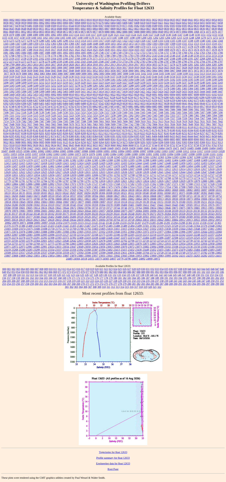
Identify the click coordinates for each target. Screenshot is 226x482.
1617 (53, 49)
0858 (59, 31)
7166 (148, 112)
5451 (23, 94)
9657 (101, 145)
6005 (59, 94)
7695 (101, 124)
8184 (190, 130)
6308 (41, 100)
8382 (83, 136)
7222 (65, 115)
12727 (211, 175)
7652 (23, 124)
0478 (18, 25)
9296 (160, 142)
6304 (18, 100)
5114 (208, 73)
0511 (65, 25)
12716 (167, 175)
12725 (204, 175)
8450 (202, 136)
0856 (47, 31)
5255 (65, 85)
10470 (168, 148)
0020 (107, 19)
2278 (41, 61)
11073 (77, 154)
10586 (26, 151)
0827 (148, 28)
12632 (94, 172)
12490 (182, 166)
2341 (71, 61)
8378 (65, 136)
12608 (138, 169)
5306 (190, 85)
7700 (119, 124)
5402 (59, 91)
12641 (160, 172)
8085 (155, 127)
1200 (143, 37)
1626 (101, 49)
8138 (23, 130)
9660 (113, 145)
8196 (12, 133)
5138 (118, 76)
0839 (214, 28)
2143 (154, 55)
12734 (29, 178)
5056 (113, 70)
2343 (83, 61)
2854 (89, 64)
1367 (77, 43)
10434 (52, 148)
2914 (119, 64)
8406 (154, 136)
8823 (160, 139)
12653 (29, 175)
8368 (35, 136)
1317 (101, 40)
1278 (29, 40)
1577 (184, 46)
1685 (29, 52)
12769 (175, 178)
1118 (99, 34)
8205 (59, 133)
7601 (101, 121)
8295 (11, 136)
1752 (136, 52)
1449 (101, 43)
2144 (160, 55)
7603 (107, 121)
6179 (47, 97)
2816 (47, 64)
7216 (41, 115)
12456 (7, 166)
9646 (77, 145)
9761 (208, 145)
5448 (6, 94)
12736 (36, 178)
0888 (136, 31)
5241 (208, 82)
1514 (202, 43)
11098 (191, 154)
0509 (53, 25)
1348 (23, 43)
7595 (65, 121)
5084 (48, 73)
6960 (29, 109)
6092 (160, 94)
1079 (11, 34)
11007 (171, 151)
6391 (220, 100)
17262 (153, 184)
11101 (212, 154)
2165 (59, 58)
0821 (125, 28)
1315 (89, 40)
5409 (71, 91)
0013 (71, 19)
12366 (182, 157)
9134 (71, 142)
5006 (59, 67)
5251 (47, 85)
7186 (196, 112)
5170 (47, 79)
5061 (136, 70)
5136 (107, 76)
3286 (220, 64)
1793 (131, 55)
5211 (35, 82)
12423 (73, 163)
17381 (29, 187)
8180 (172, 130)
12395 (131, 160)
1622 (77, 49)
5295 (137, 85)
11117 (75, 157)
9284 (131, 142)
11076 (92, 154)
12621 (14, 172)
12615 (189, 169)
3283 (202, 64)
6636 (155, 103)
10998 (150, 151)
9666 (125, 145)
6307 (35, 100)
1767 (5, 55)
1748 (113, 52)
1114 (76, 34)
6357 (160, 100)
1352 (47, 43)
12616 (196, 169)
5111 (190, 73)
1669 (166, 49)
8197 (18, 133)
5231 (148, 82)
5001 (29, 67)
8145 (53, 130)
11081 (99, 154)
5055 (107, 70)
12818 (102, 181)
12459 (29, 166)
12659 (73, 175)
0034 (166, 19)
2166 (65, 58)
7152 (77, 112)
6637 (160, 103)
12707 (124, 175)
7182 (172, 112)
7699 (113, 124)
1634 (131, 49)
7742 (131, 124)
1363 (53, 43)
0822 (131, 28)
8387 (101, 136)
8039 (89, 127)
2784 (148, 61)
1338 (190, 40)
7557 (172, 118)
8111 (184, 127)
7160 (124, 112)
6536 (89, 103)
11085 (120, 154)
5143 (148, 76)
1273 (221, 37)
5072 (196, 70)
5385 (196, 88)
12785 (51, 181)
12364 (168, 157)
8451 (208, 136)
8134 (17, 130)
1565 (113, 46)
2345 (95, 61)
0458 (220, 22)
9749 (160, 145)
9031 (12, 142)
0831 (172, 28)
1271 (209, 37)
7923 (220, 124)
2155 (5, 58)
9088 (18, 142)
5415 (107, 91)
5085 (54, 73)
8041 (95, 127)
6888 (166, 106)
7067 (101, 109)
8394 (131, 136)
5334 (125, 88)
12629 (73, 172)
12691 (87, 175)
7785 (142, 124)
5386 (202, 88)
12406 (182, 160)
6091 (154, 94)
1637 (142, 49)
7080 (136, 109)
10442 (88, 148)
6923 (17, 109)
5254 (59, 85)
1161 (39, 37)
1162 (45, 37)
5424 (160, 91)
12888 (36, 184)
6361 (184, 100)
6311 (59, 100)
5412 (89, 91)
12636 (124, 172)
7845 (184, 124)
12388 (109, 160)
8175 (148, 130)
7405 (17, 118)
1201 (149, 37)
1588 (29, 49)
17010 (58, 184)
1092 (53, 34)
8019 (71, 127)
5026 (172, 67)
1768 (11, 55)
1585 (11, 49)
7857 (202, 124)
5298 (143, 85)
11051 (6, 154)
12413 (14, 163)
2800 (18, 64)
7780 (136, 124)
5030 (196, 67)
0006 (35, 19)
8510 (119, 139)
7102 (220, 109)
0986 (190, 31)
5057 (119, 70)
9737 (148, 145)
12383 (80, 160)
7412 (29, 118)
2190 (184, 58)
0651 (41, 28)
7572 (220, 118)
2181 (148, 58)
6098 (196, 94)
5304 (178, 85)
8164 (101, 130)
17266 (160, 184)
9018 (220, 139)
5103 (149, 73)
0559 (77, 25)
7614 (166, 121)
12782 (29, 181)
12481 (138, 166)
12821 (124, 181)
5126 (53, 76)
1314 (83, 40)
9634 (53, 145)
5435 (196, 91)
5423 (154, 91)
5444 (202, 91)
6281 (172, 97)
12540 (218, 166)
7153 (83, 112)
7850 (196, 124)
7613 (160, 121)
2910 (95, 64)
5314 (5, 88)
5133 (89, 76)
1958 (142, 55)
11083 (106, 154)
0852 (23, 31)
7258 (113, 115)
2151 (202, 55)
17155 (109, 184)
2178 (131, 58)
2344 (89, 61)
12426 (87, 163)
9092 (29, 142)
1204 (167, 37)
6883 (142, 106)
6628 (113, 103)
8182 (178, 130)
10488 (197, 148)
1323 (131, 40)
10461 (146, 148)
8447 (196, 136)
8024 (77, 127)
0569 (113, 25)
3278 (172, 64)
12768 (167, 178)
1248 (191, 37)
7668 (65, 124)
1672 (184, 49)
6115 (11, 97)
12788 (73, 181)
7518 (107, 118)
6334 (83, 100)
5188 (148, 79)
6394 (18, 103)
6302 (6, 100)
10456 (125, 148)
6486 (77, 103)
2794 (202, 61)
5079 (18, 73)
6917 (202, 106)
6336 (95, 100)
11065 (63, 154)
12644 (182, 172)
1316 (95, 40)
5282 (101, 85)
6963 (35, 109)
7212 (17, 115)
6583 (107, 103)
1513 (196, 43)
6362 (190, 100)
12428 (94, 163)
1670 (172, 49)
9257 (89, 142)
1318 (107, 40)
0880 (107, 31)
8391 (113, 136)
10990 (99, 151)
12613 (175, 169)
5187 (142, 79)
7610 (143, 121)
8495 (89, 139)
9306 (202, 142)
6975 (65, 109)
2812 (23, 64)
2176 (125, 58)
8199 (29, 133)
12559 (73, 169)
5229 (136, 82)
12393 (124, 160)
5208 (18, 82)
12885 (22, 184)
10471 (176, 148)
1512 (190, 43)
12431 (116, 163)
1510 (178, 43)
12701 (109, 175)
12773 (189, 178)
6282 (178, 97)
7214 (29, 115)
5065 (160, 70)
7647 (5, 124)
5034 (220, 67)
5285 (119, 85)
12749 (94, 178)
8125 (208, 127)
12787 (65, 181)
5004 (47, 67)
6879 (125, 106)
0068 (77, 22)
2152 (208, 55)
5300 (155, 85)
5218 (77, 82)
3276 (160, 64)
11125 (103, 157)
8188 (202, 130)
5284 (113, 85)
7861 (208, 124)
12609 (146, 169)
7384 (202, 115)
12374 (22, 160)
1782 (71, 55)
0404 (113, 22)
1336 (178, 40)
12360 (139, 157)
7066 (95, 109)
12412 (7, 163)
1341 (208, 40)
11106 (28, 157)
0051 (196, 19)
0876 (89, 31)
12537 (211, 166)
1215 (179, 37)
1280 (41, 40)
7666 (59, 124)
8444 (190, 136)
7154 (89, 112)
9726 (142, 145)
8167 (119, 130)
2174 (113, 58)
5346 (148, 88)
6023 (119, 94)
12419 (51, 163)
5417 (119, 91)
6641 (184, 103)
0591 (160, 25)
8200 (35, 133)
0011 (59, 19)
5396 (23, 91)
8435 (178, 136)
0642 (214, 25)
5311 (220, 85)
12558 (66, 169)
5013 (101, 67)
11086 (127, 154)
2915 (125, 64)
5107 (173, 73)
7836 (172, 124)
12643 (175, 172)
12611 (160, 169)
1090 (41, 34)
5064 (154, 70)
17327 (204, 184)
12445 (145, 163)
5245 (12, 85)
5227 (125, 82)
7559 (184, 118)
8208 (77, 133)
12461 (44, 166)
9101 (59, 142)
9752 (172, 145)
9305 (196, 142)
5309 (208, 85)
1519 (11, 46)
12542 (15, 169)
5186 (136, 79)
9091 (23, 142)
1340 (202, 40)
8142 (35, 130)
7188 (208, 112)
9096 (47, 142)
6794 (83, 106)
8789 (136, 139)
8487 (83, 139)
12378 (44, 160)
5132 (83, 76)
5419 (131, 91)
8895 (172, 139)
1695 (83, 52)
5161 (214, 76)
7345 (154, 115)
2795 (208, 61)
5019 (136, 67)
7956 (18, 127)
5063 (148, 70)
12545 (29, 169)
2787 (166, 61)
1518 (5, 46)
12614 (182, 169)
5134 (95, 76)
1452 (119, 43)
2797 (220, 61)
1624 (89, 49)
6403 (47, 103)
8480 (47, 139)
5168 (35, 79)
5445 (208, 91)
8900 (196, 139)
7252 (89, 115)
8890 (166, 139)
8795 (142, 139)
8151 (71, 130)
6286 (202, 97)
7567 (202, 118)
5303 (172, 85)
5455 (41, 94)
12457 (14, 166)
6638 (166, 103)
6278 (154, 97)
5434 (190, 91)
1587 (23, 49)
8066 (125, 127)
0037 (178, 19)
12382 (73, 160)
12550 (44, 169)
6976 (71, 109)
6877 (119, 106)
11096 (177, 154)
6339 (113, 100)
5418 (125, 91)
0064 (53, 22)
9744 (154, 145)
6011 (77, 94)
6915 (190, 106)
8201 (41, 133)
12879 (196, 181)
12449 (175, 163)
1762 (196, 52)
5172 (59, 79)
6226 (100, 97)
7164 (136, 112)
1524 (41, 46)
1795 (136, 55)
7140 (47, 112)
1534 (65, 46)
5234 (166, 82)
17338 (218, 184)
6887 (160, 106)
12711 (146, 175)
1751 (131, 52)
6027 (142, 94)
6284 (190, 97)
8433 (172, 136)
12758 (145, 178)
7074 (113, 109)
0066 (65, 22)
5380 (172, 88)
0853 (29, 31)
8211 (95, 133)
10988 (84, 151)
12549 (36, 169)
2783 (142, 61)
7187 (202, 112)
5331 (107, 88)
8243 (166, 133)
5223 (101, 82)
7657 (29, 124)
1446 (89, 43)
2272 (5, 61)
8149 (65, 130)
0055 (220, 19)
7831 (166, 124)
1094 (65, 34)
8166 (113, 130)
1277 (23, 40)
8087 (161, 127)
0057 (12, 22)
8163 (95, 130)
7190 (220, 112)
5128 (65, 76)
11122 (96, 157)
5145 (160, 76)
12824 (145, 181)
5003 (41, 67)
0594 (178, 25)
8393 (125, 136)
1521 (23, 46)
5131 (77, 76)
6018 (89, 94)
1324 (136, 40)
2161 (35, 58)
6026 (136, 94)
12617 (204, 169)
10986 (70, 151)
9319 (18, 145)
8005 (47, 127)
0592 (166, 25)
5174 (71, 79)
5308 (202, 85)
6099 (202, 94)
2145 (166, 55)
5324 (65, 88)
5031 (202, 67)
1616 (47, 49)
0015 (83, 19)
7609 (137, 121)
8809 (148, 139)
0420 (154, 22)
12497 (204, 166)
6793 (77, 106)
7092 (196, 109)
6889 (172, 106)
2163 (47, 58)
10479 (183, 148)
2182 (154, 58)
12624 (36, 172)
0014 (77, 19)
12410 (211, 160)
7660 (35, 124)
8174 (142, 130)
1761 (190, 52)
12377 (36, 160)
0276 (101, 22)
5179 (101, 79)
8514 (131, 139)
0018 (95, 19)
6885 (154, 106)
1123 (127, 34)
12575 (87, 169)
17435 (80, 187)
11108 (42, 157)
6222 (77, 97)
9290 (137, 142)
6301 (220, 97)
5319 (35, 88)
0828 (154, 28)
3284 (208, 64)
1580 (202, 46)
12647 (204, 172)
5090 (84, 73)
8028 (83, 127)
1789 (113, 55)
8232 (154, 133)
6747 (5, 106)
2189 (178, 58)
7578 (18, 121)
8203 (47, 133)
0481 (29, 25)
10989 (92, 151)
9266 (113, 142)
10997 (143, 151)
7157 (107, 112)
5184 (131, 79)
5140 (130, 76)
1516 (214, 43)
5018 (131, 67)
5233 (160, 82)
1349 (29, 43)
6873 (107, 106)
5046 (59, 70)
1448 (95, 43)
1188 (120, 37)
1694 (77, 52)
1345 (6, 43)
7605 (119, 121)
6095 (178, 94)
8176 (154, 130)
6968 (47, 109)
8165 (107, 130)
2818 (59, 64)
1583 (220, 46)
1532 (59, 46)
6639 (172, 103)
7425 (47, 118)
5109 (185, 73)
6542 (101, 103)
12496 (196, 166)
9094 (35, 142)
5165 (17, 79)
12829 (182, 181)
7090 (190, 109)
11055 (28, 154)
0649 (29, 28)
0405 (119, 22)
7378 (184, 115)
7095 (202, 109)
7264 (142, 115)
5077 (6, 73)
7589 (47, 121)
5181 (113, 79)
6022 (113, 94)
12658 (66, 175)
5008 (71, 67)
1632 (119, 49)
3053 (142, 64)
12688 (80, 175)
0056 (6, 22)
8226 (148, 133)
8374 (53, 136)
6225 (94, 97)
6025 (131, 94)
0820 (119, 28)
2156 (11, 58)
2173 (107, 58)
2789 (178, 61)
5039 (29, 70)
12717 (175, 175)
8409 (166, 136)
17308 (189, 184)
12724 (196, 175)
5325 (71, 88)
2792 (196, 61)
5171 (53, 79)
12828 (175, 181)
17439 (87, 187)
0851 (17, 31)
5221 (89, 82)
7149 (59, 112)
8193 (220, 130)
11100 (206, 154)
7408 (23, 118)
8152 (77, 130)
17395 (44, 187)
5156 (184, 76)
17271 (175, 184)
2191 (190, 58)
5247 (23, 85)
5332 (113, 88)
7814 (160, 124)
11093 (163, 154)
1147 (179, 34)
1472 (131, 43)
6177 (41, 97)
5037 (17, 70)
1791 (125, 55)
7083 (154, 109)
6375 (196, 100)
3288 (12, 67)
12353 (124, 157)
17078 (80, 184)
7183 (178, 112)
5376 (154, 88)
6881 (131, 106)
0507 (41, 25)
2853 (83, 64)
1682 (11, 52)
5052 (95, 70)
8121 (196, 127)
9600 (23, 145)
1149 (191, 34)
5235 (172, 82)
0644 (5, 28)
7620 (190, 121)
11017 (200, 151)
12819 (109, 181)
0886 (125, 31)
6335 (89, 100)
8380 (71, 136)
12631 (87, 172)
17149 (102, 184)
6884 (148, 106)
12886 (29, 184)
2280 (53, 61)
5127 (59, 76)
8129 (5, 130)
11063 (56, 154)
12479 (124, 166)
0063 (47, 22)
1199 (137, 37)
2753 (119, 61)
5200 (220, 79)
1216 (185, 37)
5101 (137, 73)
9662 (119, 145)
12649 (218, 172)
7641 (214, 121)
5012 (95, 67)
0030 (142, 19)
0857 (53, 31)
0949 (160, 31)
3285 (214, 64)
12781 (22, 181)
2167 (71, 58)
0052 (202, 19)
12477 (109, 166)
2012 (148, 55)
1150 (197, 34)
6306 (29, 100)
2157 (17, 58)
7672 (77, 124)
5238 (190, 82)
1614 (35, 49)
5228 (131, 82)
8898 (184, 139)
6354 (142, 100)
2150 (196, 55)
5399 (41, 91)
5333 (119, 88)
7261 (125, 115)
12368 (197, 157)
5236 (178, 82)
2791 (190, 61)
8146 (59, 130)
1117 (93, 34)
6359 (172, 100)
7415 (35, 118)
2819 (65, 64)
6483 (59, 103)
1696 (89, 52)
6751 (29, 106)
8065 (119, 127)
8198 (23, 133)
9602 (29, 145)
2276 (29, 61)
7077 (119, 109)
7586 (35, 121)
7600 (95, 121)
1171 (97, 37)
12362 (153, 157)
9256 (83, 142)
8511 (125, 139)
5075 (214, 70)
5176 (83, 79)
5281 (95, 85)
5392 (12, 91)
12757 (138, 178)
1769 (17, 55)
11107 (35, 157)
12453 (204, 163)
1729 (95, 52)
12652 (22, 175)
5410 (77, 91)
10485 (190, 148)
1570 (142, 46)
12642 (167, 172)
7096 (208, 109)
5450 (18, 94)
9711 (136, 145)
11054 (21, 154)
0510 (59, 25)
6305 (23, 100)
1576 (178, 46)
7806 (154, 124)
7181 (166, 112)
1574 (166, 46)
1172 (103, 37)
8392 (119, 136)
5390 (220, 88)
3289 (18, 67)
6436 (53, 103)
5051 (89, 70)
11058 (42, 154)
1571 (148, 46)
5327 (83, 88)
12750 (102, 178)
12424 (80, 163)
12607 (131, 169)
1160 (33, 37)
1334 (166, 40)
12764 (153, 178)
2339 (59, 61)
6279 (160, 97)
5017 (125, 67)
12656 (51, 175)
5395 (18, 91)
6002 (53, 94)
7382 (196, 115)
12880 (204, 181)
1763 (202, 52)
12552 (58, 169)
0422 (166, 22)
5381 (178, 88)
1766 (220, 52)
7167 (154, 112)
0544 (71, 25)
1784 (83, 55)
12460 (36, 166)
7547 (136, 118)
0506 (35, 25)
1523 (35, 46)
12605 (116, 169)
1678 (214, 49)
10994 (121, 151)
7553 (160, 118)
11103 (7, 157)
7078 (125, 109)
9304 (190, 142)
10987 (77, 151)
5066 (166, 70)
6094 (172, 94)
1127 (151, 34)
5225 (113, 82)
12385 (95, 160)
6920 (220, 106)
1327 (148, 40)
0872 (65, 31)
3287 (6, 67)
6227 (106, 97)
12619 (218, 169)
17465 (94, 187)
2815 (41, 64)
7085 (166, 109)
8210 (89, 133)
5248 (29, 85)
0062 (41, 22)
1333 (160, 40)
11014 (193, 151)
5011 (89, 67)
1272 (215, 37)
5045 (53, 70)
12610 (153, 169)
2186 (160, 58)
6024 (125, 94)
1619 (65, 49)
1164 (56, 37)
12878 (189, 181)
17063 (65, 184)
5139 (124, 76)
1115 (82, 34)
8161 (83, 130)
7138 (35, 112)
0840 (220, 28)
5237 (184, 82)
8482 (59, 139)
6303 (12, 100)
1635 (136, 49)
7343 (148, 115)
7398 (220, 115)
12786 (58, 181)
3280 (184, 64)
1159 (27, 37)
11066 (70, 154)
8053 (113, 127)
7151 (71, 112)
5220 (83, 82)
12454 (211, 163)
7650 (17, 124)
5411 (83, 91)
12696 (95, 175)
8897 (178, 139)
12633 (102, 172)
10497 (4, 151)
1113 (70, 34)
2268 (202, 58)
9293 (149, 142)
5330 (101, 88)
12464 (58, 166)
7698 (107, 124)
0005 (29, 19)
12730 (14, 178)
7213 (23, 115)
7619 (184, 121)
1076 (214, 31)
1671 (178, 49)
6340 (119, 100)
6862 (95, 106)
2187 (166, 58)
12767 (160, 178)
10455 (117, 148)
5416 (113, 91)
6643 (196, 103)
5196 (196, 79)
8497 (95, 139)
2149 (190, 55)
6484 (65, 103)
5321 (47, 88)
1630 (107, 49)
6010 (71, 94)
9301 (172, 142)
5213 (47, 82)
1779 (53, 55)
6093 (166, 94)
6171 (35, 97)
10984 (55, 151)
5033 (214, 67)
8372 (47, 136)
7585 (29, 121)
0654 (53, 28)
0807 (107, 28)
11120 (89, 157)
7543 (125, 118)
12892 (51, 184)
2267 (196, 58)
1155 (4, 37)
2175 (119, 58)
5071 (190, 70)
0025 (119, 19)
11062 (49, 154)
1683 (17, 52)
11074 (85, 154)
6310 (53, 100)
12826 (160, 181)
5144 (154, 76)
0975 (178, 31)
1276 (17, 40)
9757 (190, 145)
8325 (23, 136)
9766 (17, 148)
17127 (94, 184)
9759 (202, 145)
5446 (214, 91)
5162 (220, 76)
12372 (7, 160)
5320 (41, 88)
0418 (142, 22)
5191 (166, 79)
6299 (208, 97)
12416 (29, 163)
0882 (119, 31)
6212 (53, 97)
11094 (170, 154)
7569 (214, 118)
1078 (5, 34)
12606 (124, 169)
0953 (166, 31)
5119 (11, 76)
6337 (101, 100)
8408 (160, 136)
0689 (65, 28)
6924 (23, 109)
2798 (6, 64)
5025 (166, 67)
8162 (89, 130)
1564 (107, 46)
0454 (196, 22)
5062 (142, 70)
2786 (160, 61)
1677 (208, 49)
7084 (160, 109)
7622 (196, 121)
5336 (131, 88)
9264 (101, 142)
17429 (73, 187)
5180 (107, 79)
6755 (53, 106)
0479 (23, 25)
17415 (51, 187)
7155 (95, 112)
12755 (131, 178)
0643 (220, 25)
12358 (131, 157)
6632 (137, 103)
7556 (166, 118)
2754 (125, 61)
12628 (65, 172)
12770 (182, 178)
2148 (184, 55)
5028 (184, 67)
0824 (142, 28)
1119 (104, 34)
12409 (204, 160)
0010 (53, 19)
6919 (214, 106)
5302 (166, 85)
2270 (214, 58)
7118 (23, 112)
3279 (178, 64)
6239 (124, 97)
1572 (154, 46)
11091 (149, 154)
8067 (131, 127)
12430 (109, 163)
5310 (214, 85)
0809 (113, 28)
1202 (155, 37)
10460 (139, 148)
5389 (214, 88)
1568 (131, 46)
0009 (47, 19)
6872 (101, 106)
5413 (95, 91)
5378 (166, 88)
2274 (17, 61)
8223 (142, 133)
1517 (220, 43)
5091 (89, 73)
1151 (203, 34)
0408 (136, 22)
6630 (125, 103)
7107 (12, 112)
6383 (214, 100)
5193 (178, 79)
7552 (154, 118)
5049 (77, 70)
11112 (62, 157)
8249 (178, 133)
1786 (95, 55)
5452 (29, 94)
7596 (71, 121)
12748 (87, 178)
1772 (29, 55)
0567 (101, 25)
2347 (107, 61)
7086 (172, 109)
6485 (71, 103)
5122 (29, 76)
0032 (154, 19)
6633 (143, 103)
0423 (172, 22)
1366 (71, 43)
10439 (81, 148)
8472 (23, 139)
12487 (175, 166)
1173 (109, 37)
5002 (35, 67)
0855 (41, 31)
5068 (178, 70)
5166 (23, 79)
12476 (102, 166)
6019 (95, 94)
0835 (196, 28)
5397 (29, 91)
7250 (77, 115)
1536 (77, 46)
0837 (208, 28)
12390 (116, 160)
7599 (89, 121)
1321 (119, 40)
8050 (101, 127)
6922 (11, 109)
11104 (14, 157)
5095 (113, 73)
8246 (172, 133)
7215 (35, 115)
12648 (211, 172)
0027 (125, 19)
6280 (166, 97)
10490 (205, 148)
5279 (83, 85)
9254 (77, 142)
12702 (116, 175)
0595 (184, 25)
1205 (173, 37)
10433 (45, 148)
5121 (23, 76)
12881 (211, 181)
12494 (189, 166)
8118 (190, 127)
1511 (184, 43)
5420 (136, 91)
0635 (196, 25)
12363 (161, 157)
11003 (164, 151)
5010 (83, 67)
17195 (138, 184)
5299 (149, 85)
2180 (142, 58)
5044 (47, 70)
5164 (11, 79)
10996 (135, 151)
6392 (6, 103)
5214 (53, 82)
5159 (202, 76)
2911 (101, 64)
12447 (160, 163)
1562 (95, 46)
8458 (214, 136)
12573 (80, 169)
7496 (95, 118)
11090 (141, 154)
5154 (172, 76)
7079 (131, 109)
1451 (113, 43)
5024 (160, 67)
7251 (83, 115)
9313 (220, 142)
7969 (30, 127)
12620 (7, 172)
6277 (148, 97)
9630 (35, 145)
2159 (29, 58)
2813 (29, 64)
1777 (41, 55)
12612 (167, 169)
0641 (208, 25)
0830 (166, 28)
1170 (91, 37)
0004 (23, 19)
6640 (178, 103)
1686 (35, 52)
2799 (12, 64)
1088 (29, 34)
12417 (36, 163)
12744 (65, 178)
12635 (116, 172)
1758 (172, 52)
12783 (36, 181)
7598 (83, 121)
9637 (59, 145)
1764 (208, 52)
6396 (23, 103)
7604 (113, 121)
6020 (101, 94)
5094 (107, 73)
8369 (41, 136)
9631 (41, 145)
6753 (41, 106)
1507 (166, 43)
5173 (65, 79)
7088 (178, 109)
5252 (53, 85)
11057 (35, 154)
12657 (58, 175)
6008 (65, 94)
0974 (172, 31)
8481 (53, 139)
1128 (156, 34)
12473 (87, 166)
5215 (59, 82)
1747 (107, 52)
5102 (143, 73)
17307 (182, 184)
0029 (136, 19)
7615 (172, 121)
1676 (202, 49)
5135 (101, 76)
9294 (155, 142)
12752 (116, 178)
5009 (77, 67)
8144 (47, 130)
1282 (53, 40)
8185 (196, 130)
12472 (80, 166)
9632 (47, 145)
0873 (71, 31)
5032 (208, 67)
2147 (178, 55)
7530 (113, 118)
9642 (65, 145)
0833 (184, 28)
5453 (35, 94)
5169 (41, 79)
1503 (155, 43)
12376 (29, 160)
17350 (14, 187)
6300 (214, 97)
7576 (12, 121)
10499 (12, 151)
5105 (161, 73)
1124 (133, 34)
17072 (73, 184)
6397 (29, 103)
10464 (161, 148)
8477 (41, 139)
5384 (190, 88)
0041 (190, 19)
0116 (89, 22)
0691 (77, 28)
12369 (204, 157)
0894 (154, 31)
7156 (101, 112)
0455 (202, 22)
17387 (36, 187)
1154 (220, 34)
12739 (44, 178)
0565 (89, 25)
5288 (131, 85)
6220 (71, 97)
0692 (83, 28)
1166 (68, 37)
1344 (220, 40)
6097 (190, 94)
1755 (154, 52)
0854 (35, 31)
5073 (202, 70)
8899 (190, 139)
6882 (136, 106)
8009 (59, 127)
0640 (202, 25)
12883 (7, 184)
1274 (5, 40)
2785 (154, 61)
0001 (6, 19)
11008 (179, 151)
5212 (41, 82)
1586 (17, 49)
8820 (154, 139)
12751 (109, 178)
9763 (220, 145)
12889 (44, 184)
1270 (203, 37)
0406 (125, 22)
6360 (178, 100)
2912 (107, 64)
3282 (196, 64)
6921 (5, 109)
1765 (214, 52)
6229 (118, 97)
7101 (214, 109)
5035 (5, 70)
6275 (136, 97)
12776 (211, 178)
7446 (71, 118)
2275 (23, 61)
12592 (95, 169)
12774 (196, 178)
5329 (95, 88)
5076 (220, 70)
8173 (136, 130)
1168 (80, 37)
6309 (47, 100)
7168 (160, 112)
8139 (29, 130)
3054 (148, 64)
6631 (131, 103)
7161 (130, 112)
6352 (131, 100)
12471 (73, 166)
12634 (109, 172)
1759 (178, 52)
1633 (125, 49)
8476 (35, 139)
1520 (17, 46)
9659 (107, 145)
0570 (119, 25)
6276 (142, 97)
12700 (102, 175)
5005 (53, 67)
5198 (208, 79)
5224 (107, 82)
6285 (196, 97)
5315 (11, 88)
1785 (89, 55)
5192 (172, 79)
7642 (220, 121)
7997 (42, 127)
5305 (184, 85)
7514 (101, 118)
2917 (136, 64)
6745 (214, 103)
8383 (89, 136)
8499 (107, 139)
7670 (71, 124)
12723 (189, 175)
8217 (131, 133)
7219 (47, 115)
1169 (85, 37)
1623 (83, 49)
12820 (116, 181)
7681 (89, 124)
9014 (208, 139)
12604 (109, 169)
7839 (178, 124)
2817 (53, 64)
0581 (131, 25)
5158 (196, 76)
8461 (220, 136)
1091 (47, 34)
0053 (208, 19)
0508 (47, 25)
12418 (44, 163)
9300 (166, 142)
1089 (35, 34)
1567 (125, 46)
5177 (89, 79)
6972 (59, 109)
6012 (83, 94)
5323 (59, 88)
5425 (166, 91)
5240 (202, 82)
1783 (77, 55)
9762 (214, 145)
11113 (69, 157)
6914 (184, 106)
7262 (131, 115)
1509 (172, 43)
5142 (142, 76)
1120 (110, 34)
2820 (71, 64)
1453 (125, 43)
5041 (41, 70)
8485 (71, 139)
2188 (172, 58)
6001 (47, 94)
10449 (110, 148)
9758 (196, 145)
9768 (23, 148)
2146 (172, 55)
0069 (83, 22)
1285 (59, 40)
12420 (58, 163)
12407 (189, 160)
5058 (125, 70)
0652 (47, 28)
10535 (19, 151)
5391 (6, 91)
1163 (51, 37)
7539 (119, 118)
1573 (160, 46)
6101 (208, 94)
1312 (71, 40)
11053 (13, 154)
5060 (131, 70)
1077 (220, 31)
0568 (107, 25)
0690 (71, 28)
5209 (23, 82)
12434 (131, 163)
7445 (65, 118)
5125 (47, 76)
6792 (71, 106)
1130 (168, 34)
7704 (125, 124)
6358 (166, 100)
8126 (214, 127)
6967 (41, 109)
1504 (160, 43)
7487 (89, 118)
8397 (142, 136)
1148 (185, 34)
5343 (136, 88)
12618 (211, 169)
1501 (143, 43)
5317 (23, 88)
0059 (23, 22)
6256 (130, 97)
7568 (208, 118)
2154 (220, 55)
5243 (220, 82)
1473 (137, 43)
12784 (44, 181)
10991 (106, 151)
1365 (65, 43)
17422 (58, 187)
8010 (65, 127)
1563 (101, 46)
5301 (160, 85)
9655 (95, 145)
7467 (83, 118)
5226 (119, 82)
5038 (23, 70)
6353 (136, 100)
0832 (178, 28)
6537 (95, 103)
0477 (12, 25)
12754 (124, 178)
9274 (119, 142)
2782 (136, 61)
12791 (87, 181)
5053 (101, 70)
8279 (214, 133)
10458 (132, 148)
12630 (80, 172)
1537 (83, 46)
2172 (101, 58)
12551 (51, 169)
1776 (35, 55)
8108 (178, 127)
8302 (17, 136)
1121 (116, 34)
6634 (149, 103)
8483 (65, 139)
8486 (77, 139)
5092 (95, 73)
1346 (12, 43)
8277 (208, 133)
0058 (18, 22)
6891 (178, 106)
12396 (138, 160)
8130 (11, 130)
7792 (148, 124)
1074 (202, 31)
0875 (83, 31)
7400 (5, 118)
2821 (77, 64)
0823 (136, 28)
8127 (220, 127)
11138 (110, 157)
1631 (113, 49)
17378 (22, 187)
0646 (17, 28)
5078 (12, 73)
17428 (65, 187)
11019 (214, 151)
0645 (11, 28)
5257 (71, 85)
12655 (44, 175)
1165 (62, 37)
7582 (23, 121)
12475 (94, 166)
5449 (12, 94)
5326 (77, 88)
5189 (154, 79)
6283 (184, 97)
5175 (77, 79)
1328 (154, 40)
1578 (190, 46)
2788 (172, 61)
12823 (138, 181)
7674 (83, 124)
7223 (71, 115)
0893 (148, 31)
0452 (184, 22)
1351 (41, 43)
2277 (35, 61)
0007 (41, 19)
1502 (149, 43)
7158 (112, 112)
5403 (65, 91)
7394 (214, 115)
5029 (190, 67)
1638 (148, 49)
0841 (5, 31)
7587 (41, 121)
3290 (23, 67)
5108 (179, 73)
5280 (89, 85)
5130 (71, 76)
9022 (6, 142)
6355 (148, 100)
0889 (142, 31)
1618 (59, 49)
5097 (119, 73)
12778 (218, 178)
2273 (11, 61)
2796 (214, 61)
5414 (101, 91)
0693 (89, 28)
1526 (53, 46)
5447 (220, 91)
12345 (117, 157)
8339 (29, 136)
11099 (198, 154)
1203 (161, 37)
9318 (12, 145)
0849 (11, 31)
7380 (190, 115)
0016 (89, 19)
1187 (114, 37)
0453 (190, 22)
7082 (148, 109)
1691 (59, 52)
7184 (184, 112)
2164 (53, 58)
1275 (11, 40)
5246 (18, 85)
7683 (95, 124)
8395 (136, 136)
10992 (114, 151)
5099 (125, 73)
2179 (136, 58)
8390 (107, 136)
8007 (53, 127)
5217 (71, 82)
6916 (196, 106)
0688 (59, 28)
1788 (107, 55)
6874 (113, 106)
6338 (107, 100)
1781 (65, 55)
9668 (131, 145)
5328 (89, 88)
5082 (36, 73)
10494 (212, 148)
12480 (131, 166)
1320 (113, 40)
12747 (80, 178)
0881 (113, 31)
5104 (155, 73)
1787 (101, 55)
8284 (5, 136)
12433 (124, 163)
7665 (53, 124)
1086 (17, 34)
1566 (119, 46)
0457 (214, 22)
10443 (95, 148)
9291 (143, 142)
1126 (145, 34)
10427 (30, 148)
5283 (107, 85)
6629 (119, 103)
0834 (190, 28)
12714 (160, 175)
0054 (214, 19)
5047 (65, 70)
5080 (24, 73)
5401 (53, 91)
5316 (17, 88)
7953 (12, 127)
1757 (166, 52)
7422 (41, 118)
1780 (59, 55)
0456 (208, 22)
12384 (87, 160)
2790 (184, 61)
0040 (184, 19)
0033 (160, 19)
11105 (21, 157)
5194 (184, 79)
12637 (131, 172)
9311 (208, 142)
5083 (42, 73)
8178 (160, 130)
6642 (190, 103)
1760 (184, 52)
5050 (83, 70)
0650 (35, 28)
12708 (131, 175)
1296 (65, 40)
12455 (218, 163)
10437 (74, 148)
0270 (95, 22)
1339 (196, 40)
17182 (131, 184)
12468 (65, 166)
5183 (125, 79)
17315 (196, 184)
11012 (186, 151)
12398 (146, 160)
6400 (35, 103)
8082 (149, 127)
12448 (167, 163)
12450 (182, 163)
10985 (63, 151)
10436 (66, 148)
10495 (219, 148)
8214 (113, 133)
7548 (142, 118)
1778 (47, 55)
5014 (107, 67)
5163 (5, 79)
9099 (53, 142)
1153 (214, 34)
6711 (208, 103)
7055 (83, 109)
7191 (6, 115)
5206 (6, 82)
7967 (24, 127)
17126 (87, 184)
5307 (196, 85)
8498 (101, 139)
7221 (59, 115)
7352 (166, 115)
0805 (101, 28)
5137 (112, 76)
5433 (184, 91)
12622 (22, 172)
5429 (178, 91)
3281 (190, 64)
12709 (138, 175)
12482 (145, 166)
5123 (35, 76)
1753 (142, 52)
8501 (113, 139)
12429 (102, 163)
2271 (220, 58)
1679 (220, 49)
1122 (122, 34)
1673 (190, 49)
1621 (71, 49)
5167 (29, 79)
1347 (18, 43)
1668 (160, 49)
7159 (118, 112)
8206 (65, 133)
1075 (208, 31)
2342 (77, 61)
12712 (153, 175)
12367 (190, 157)
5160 (208, 76)
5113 (202, 73)
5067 (172, 70)
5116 (219, 73)
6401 (41, 103)
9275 (125, 142)
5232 (154, 82)
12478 (116, 166)
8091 (173, 127)
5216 (65, 82)
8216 (125, 133)
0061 (35, 22)
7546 (131, 118)
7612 (154, 121)
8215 (119, 133)
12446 (153, 163)
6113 (6, 97)
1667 (154, 49)
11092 (156, 154)
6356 (154, 100)
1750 (125, 52)
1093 (59, 34)
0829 (160, 28)
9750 (166, 145)
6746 (220, 103)
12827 (167, 181)
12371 (219, 157)
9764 (5, 148)
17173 (124, 184)
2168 (77, 58)
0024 (113, 19)
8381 (77, 136)
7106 (6, 112)
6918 (208, 106)
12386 (102, 160)
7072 (107, 109)
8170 (125, 130)
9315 (6, 145)
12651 (15, 175)
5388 (208, 88)
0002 (12, 19)
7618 (178, 121)
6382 (208, 100)
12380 (58, 160)
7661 (41, 124)
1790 (119, 55)
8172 (131, 130)
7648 (11, 124)
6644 (202, 103)
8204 (53, 133)
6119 (23, 97)
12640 (153, 172)
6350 (125, 100)
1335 (172, 40)
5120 (17, 76)
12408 (197, 160)
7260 (119, 115)
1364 (59, 43)
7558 (178, 118)
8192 (214, 130)
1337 (184, 40)
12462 (51, 166)
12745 (73, 178)
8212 (101, 133)
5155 (178, 76)
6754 (47, 106)
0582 (136, 25)
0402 (107, 22)
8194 (6, 133)
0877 (95, 31)
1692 (65, 52)
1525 (47, 46)
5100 (131, 73)
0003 (18, 19)
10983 (48, 151)
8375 (59, 136)
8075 (137, 127)
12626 (51, 172)
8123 (202, 127)
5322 (53, 88)
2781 (131, 61)
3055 (154, 64)
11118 (82, 157)
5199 (214, 79)
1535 (71, 46)
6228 (112, 97)
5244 (6, 85)
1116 (87, 34)
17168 (116, 184)
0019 (101, 19)
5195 (190, 79)
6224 (88, 97)
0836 (202, 28)
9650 (83, 145)
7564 (196, 118)
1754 (148, 52)
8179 (166, 130)
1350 (35, 43)
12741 (51, 178)
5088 (72, 73)
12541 (7, 169)
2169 (83, 58)
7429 (59, 118)
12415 (22, 163)
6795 (89, 106)
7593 (53, 121)
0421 (160, 22)
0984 (184, 31)
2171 (95, 58)
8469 (18, 139)
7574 (6, 121)
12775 (204, 178)
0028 (131, 19)
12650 (7, 175)
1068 (196, 31)
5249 (35, 85)
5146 (166, 76)
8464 (6, 139)
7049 (77, 109)
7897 (214, 124)
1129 (162, 34)
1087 (23, 34)
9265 (107, 142)
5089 (78, 73)
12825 (153, 181)
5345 (142, 88)
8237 (160, 133)
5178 (95, 79)
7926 (6, 127)
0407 (131, 22)
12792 (94, 181)
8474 (29, 139)
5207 (12, 82)
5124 (41, 76)
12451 (189, 163)
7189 (214, 112)
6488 (83, 103)
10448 (103, 148)
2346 (101, 61)
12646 (196, 172)
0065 (59, 22)
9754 (178, 145)
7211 (11, 115)
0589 (154, 25)
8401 (148, 136)
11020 (221, 151)
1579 (196, 46)
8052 (107, 127)
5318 (29, 88)
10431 (37, 148)
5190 (160, 79)
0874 (77, 31)
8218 (136, 133)
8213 (107, 133)
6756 (59, 106)
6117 (17, 97)
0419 (148, 22)
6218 (59, 97)
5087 (66, 73)
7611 (148, 121)
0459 (6, 25)
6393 (12, 103)
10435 (59, 148)
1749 (119, 52)
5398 (35, 91)
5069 (184, 70)
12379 (51, 160)
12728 (218, 175)
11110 (48, 157)
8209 (83, 133)
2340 (65, 61)
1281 (47, 40)
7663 (47, 124)
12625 (44, 172)
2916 (131, 64)
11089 (134, 154)
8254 (196, 133)
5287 (125, 85)
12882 (218, 181)
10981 (33, 151)
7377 (178, 115)
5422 (148, 91)
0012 (65, 19)
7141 (53, 112)
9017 (214, 139)
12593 (102, 169)
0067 (71, 22)
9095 (41, 142)
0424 (178, 22)
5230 (142, 82)
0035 (172, 19)
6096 (184, 94)
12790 (80, 181)
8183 (184, 130)
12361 (146, 157)
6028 (148, 94)
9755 (184, 145)
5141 (136, 76)
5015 (113, 67)
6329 (77, 100)
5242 (214, 82)
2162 (41, 58)
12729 (7, 178)
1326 (142, 40)
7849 (190, 124)
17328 (211, 184)
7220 (53, 115)
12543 (22, 169)
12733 (22, 178)
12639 (145, 172)
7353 (172, 115)
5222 (95, 82)
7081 (142, 109)
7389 (208, 115)
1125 (139, 34)
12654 (36, 175)
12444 (138, 163)
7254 (101, 115)
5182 (119, 79)
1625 (95, 49)
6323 (65, 100)
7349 (160, 115)
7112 (17, 112)
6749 (17, 106)
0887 (131, 31)
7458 (77, 118)
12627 (58, 172)
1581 (208, 46)
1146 (174, 34)
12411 (218, 160)
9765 (11, 148)
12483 (153, 166)
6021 (107, 94)
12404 (175, 160)
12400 (153, 160)
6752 (35, 106)
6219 (65, 97)
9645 (71, 145)
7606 (125, 121)
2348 (113, 61)
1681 (5, 52)
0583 (142, 25)
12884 (14, 184)
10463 (154, 148)
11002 (157, 151)
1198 (132, 37)
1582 (214, 46)
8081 (143, 127)
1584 (5, 49)
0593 (172, 25)
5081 (30, 73)
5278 (77, 85)
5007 (65, 67)
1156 (10, 37)
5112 (196, 73)
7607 (131, 121)
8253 (190, 133)
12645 (189, 172)
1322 (125, 40)
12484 (160, 166)
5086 (60, 73)
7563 (190, 118)
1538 (89, 46)
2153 (214, 55)
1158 (22, 37)
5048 (71, 70)
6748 (11, 106)
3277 (166, 64)
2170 (89, 58)
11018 (207, 151)
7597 (77, 121)
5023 (154, 67)
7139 (41, 112)
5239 (196, 82)
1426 (83, 43)
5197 (202, 79)
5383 (184, 88)
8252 (184, 133)
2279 (47, 61)
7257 (107, 115)
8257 (202, 133)
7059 (89, 109)
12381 (66, 160)
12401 (160, 160)
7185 (190, 112)
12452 (196, 163)
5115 (214, 73)
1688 (47, 52)
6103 (220, 94)
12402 (167, 160)
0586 (148, 25)
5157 (190, 76)
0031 (148, 19)
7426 (53, 118)
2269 (208, 58)
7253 (95, 115)
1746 (101, 52)
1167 (74, 37)
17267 (167, 184)
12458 (22, 166)
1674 (196, 49)
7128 (29, 112)
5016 (119, 67)
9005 (202, 139)
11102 (219, 154)
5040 (35, 70)
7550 (148, 118)
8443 (184, 136)
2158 (23, 58)
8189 (208, 130)
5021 (148, 67)
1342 (214, 40)
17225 (145, 184)
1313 (77, 40)
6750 (23, 106)
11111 (55, 157)
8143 (41, 130)
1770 (23, 55)
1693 (71, 52)
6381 (202, 100)
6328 (71, 100)
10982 (41, 151)
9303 (184, 142)
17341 (7, 187)
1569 (136, 46)
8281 (220, 133)
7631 (202, 121)
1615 (41, 49)
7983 (36, 127)
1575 (172, 46)
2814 (35, 64)
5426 (172, 91)
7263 (136, 115)
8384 (95, 136)
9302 (178, 142)
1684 (23, 52)
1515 (208, 43)
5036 (11, 70)
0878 (101, 31)
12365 (175, 157)
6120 (29, 97)
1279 (35, 40)
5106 (167, 73)
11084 (113, 154)
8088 (167, 127)
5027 (178, 67)
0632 (190, 25)
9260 (95, 142)
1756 (160, 52)
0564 (83, 25)
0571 (125, 25)
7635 (208, 121)
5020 (142, 67)
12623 (29, 172)
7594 (59, 121)
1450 (107, 43)
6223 (83, 97)
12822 (131, 181)
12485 (167, 166)
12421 (65, 163)
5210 (29, 82)
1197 (126, 37)
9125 (65, 142)
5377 (160, 88)
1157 (16, 37)
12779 (7, 181)
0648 (23, 28)
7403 (11, 118)
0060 (29, 22)
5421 (142, 91)
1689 (53, 52)
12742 (58, 178)
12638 (138, 172)
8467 (12, 139)
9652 (89, 145)
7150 (65, 112)
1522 (29, 46)
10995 (128, 151)
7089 (184, 109)
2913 (113, 64)
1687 (41, 52)
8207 (71, 133)
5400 (47, 91)
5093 (101, 73)
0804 (95, 28)
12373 (15, 160)
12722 (182, 175)
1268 (197, 37)
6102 (214, 94)
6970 (53, 109)
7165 (142, 112)
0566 (95, 25)
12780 (14, 181)
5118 (5, 76)
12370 (211, 157)
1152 (208, 34)
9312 (214, 142)
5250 (41, 85)
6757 (65, 106)
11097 (184, 154)
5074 (208, 70)
